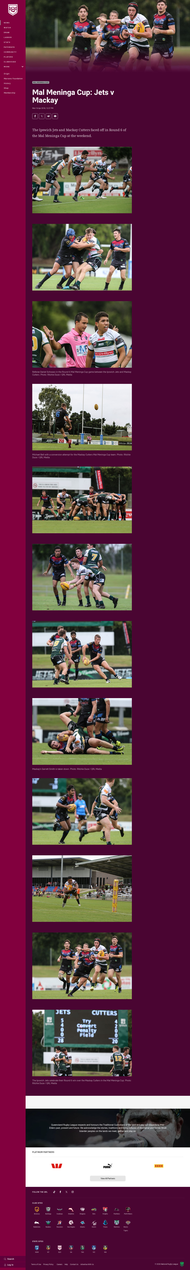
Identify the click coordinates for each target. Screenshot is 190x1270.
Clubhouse (10, 62)
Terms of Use (36, 1264)
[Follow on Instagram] (72, 1191)
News (7, 23)
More (7, 67)
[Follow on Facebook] (60, 1191)
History (7, 83)
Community (10, 52)
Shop (6, 88)
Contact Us (74, 1264)
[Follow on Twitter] (66, 1191)
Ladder (8, 37)
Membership (9, 93)
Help (66, 1264)
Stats (7, 42)
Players (8, 57)
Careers (59, 1264)
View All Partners (108, 1178)
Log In (10, 1264)
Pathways (9, 47)
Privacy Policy (48, 1264)
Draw (7, 32)
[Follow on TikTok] (54, 1191)
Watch (7, 28)
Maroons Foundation (13, 78)
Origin (6, 73)
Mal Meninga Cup (40, 82)
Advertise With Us (87, 1264)
